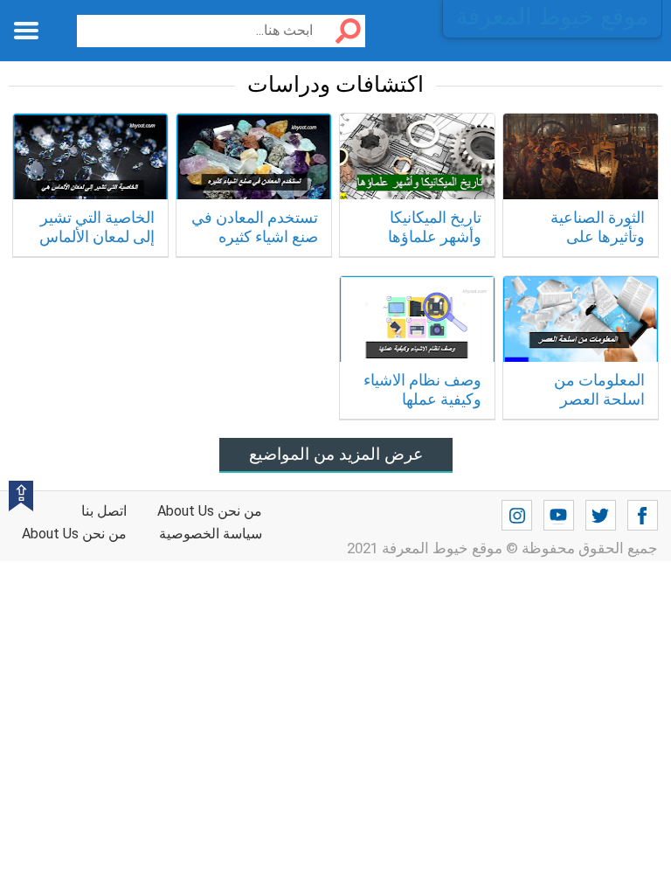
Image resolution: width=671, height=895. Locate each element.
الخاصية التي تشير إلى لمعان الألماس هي (97, 236)
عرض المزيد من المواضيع (336, 454)
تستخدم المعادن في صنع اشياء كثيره (254, 227)
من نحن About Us (74, 533)
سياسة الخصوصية (210, 533)
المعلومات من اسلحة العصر (599, 389)
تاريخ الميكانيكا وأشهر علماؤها (434, 227)
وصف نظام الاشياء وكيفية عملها (422, 389)
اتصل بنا (104, 511)
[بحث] (341, 31)
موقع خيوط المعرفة (552, 17)
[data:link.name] (642, 515)
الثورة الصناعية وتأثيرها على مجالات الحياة (597, 236)
